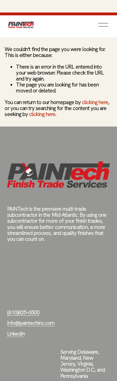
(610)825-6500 (23, 312)
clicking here (95, 102)
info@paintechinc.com (31, 323)
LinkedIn (16, 334)
